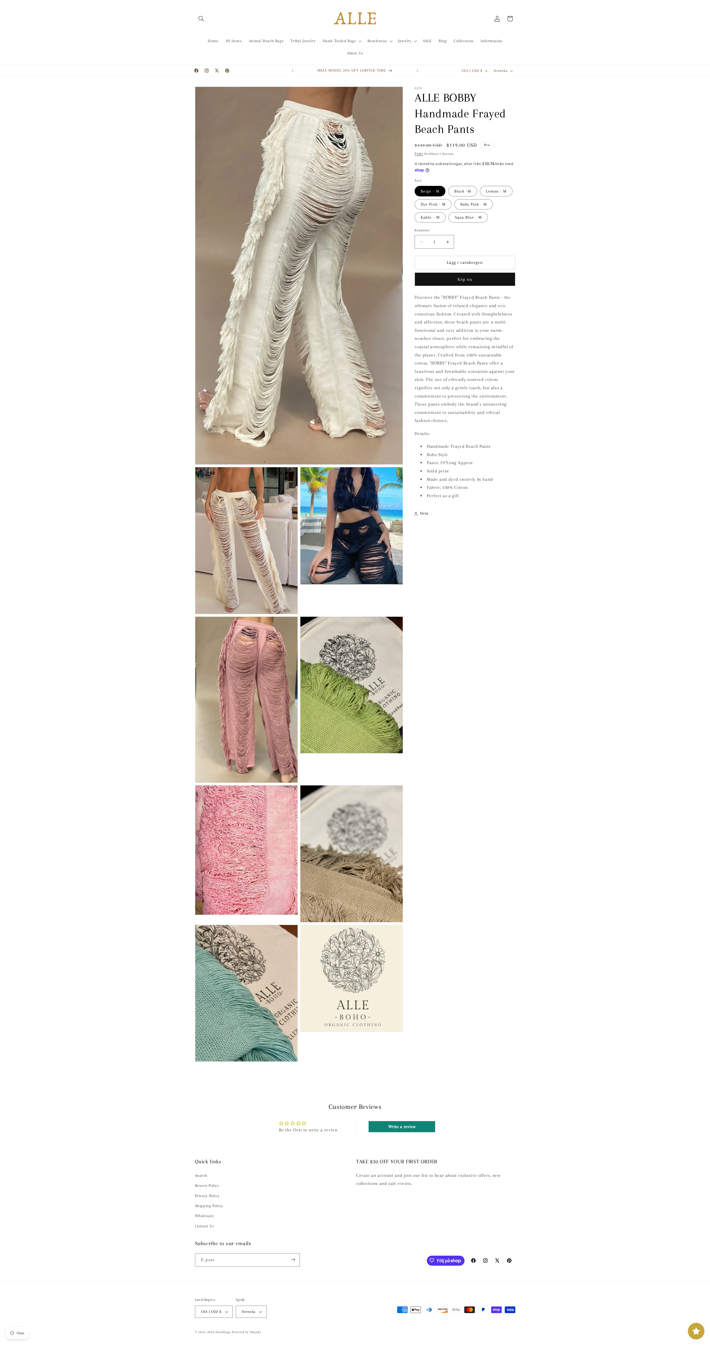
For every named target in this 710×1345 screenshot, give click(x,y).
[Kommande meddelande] (417, 70)
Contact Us (204, 1226)
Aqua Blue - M (468, 217)
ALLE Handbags (219, 1332)
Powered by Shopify (246, 1332)
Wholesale (204, 1216)
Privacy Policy (207, 1196)
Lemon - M (496, 191)
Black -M (462, 191)
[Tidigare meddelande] (292, 70)
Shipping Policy (209, 1206)
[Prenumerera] (292, 1259)
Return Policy (207, 1185)
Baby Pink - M (473, 204)
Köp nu (465, 279)
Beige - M (430, 191)
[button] (201, 18)
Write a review (402, 1126)
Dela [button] (424, 513)
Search (201, 1175)
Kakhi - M (430, 217)
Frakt (419, 154)
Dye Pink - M (433, 204)
